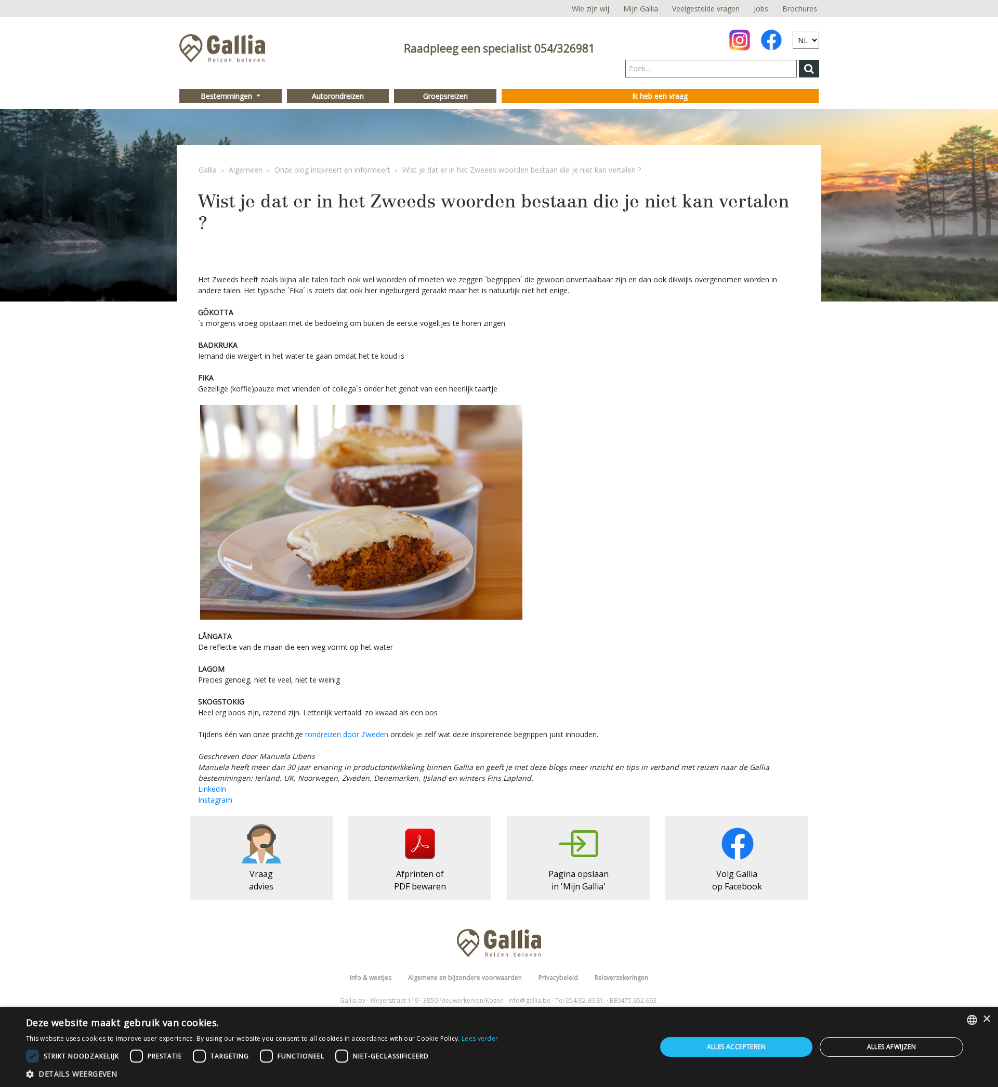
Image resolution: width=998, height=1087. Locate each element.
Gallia (208, 170)
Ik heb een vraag (660, 96)
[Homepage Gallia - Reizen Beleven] (222, 51)
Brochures (799, 9)
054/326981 (564, 48)
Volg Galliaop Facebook (737, 880)
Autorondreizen (338, 96)
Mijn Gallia (640, 9)
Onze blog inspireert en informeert (332, 170)
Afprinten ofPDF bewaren (420, 880)
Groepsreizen (445, 96)
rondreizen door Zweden (346, 734)
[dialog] (499, 1047)
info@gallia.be (529, 1000)
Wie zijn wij (590, 9)
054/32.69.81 (584, 1000)
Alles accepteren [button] (736, 1046)
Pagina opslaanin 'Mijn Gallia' (578, 880)
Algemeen (245, 170)
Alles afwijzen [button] (891, 1046)
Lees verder (480, 1038)
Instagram (215, 800)
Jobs (761, 9)
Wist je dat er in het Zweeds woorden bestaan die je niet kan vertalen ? (521, 170)
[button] (262, 1073)
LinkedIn (212, 789)
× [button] (986, 1019)
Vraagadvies (261, 880)
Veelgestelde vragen (706, 9)
